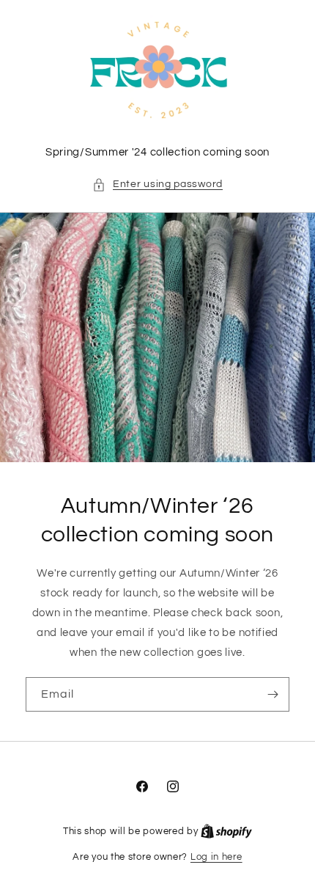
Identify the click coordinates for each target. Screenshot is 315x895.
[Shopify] (226, 831)
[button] (157, 184)
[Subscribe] (272, 694)
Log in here (216, 857)
